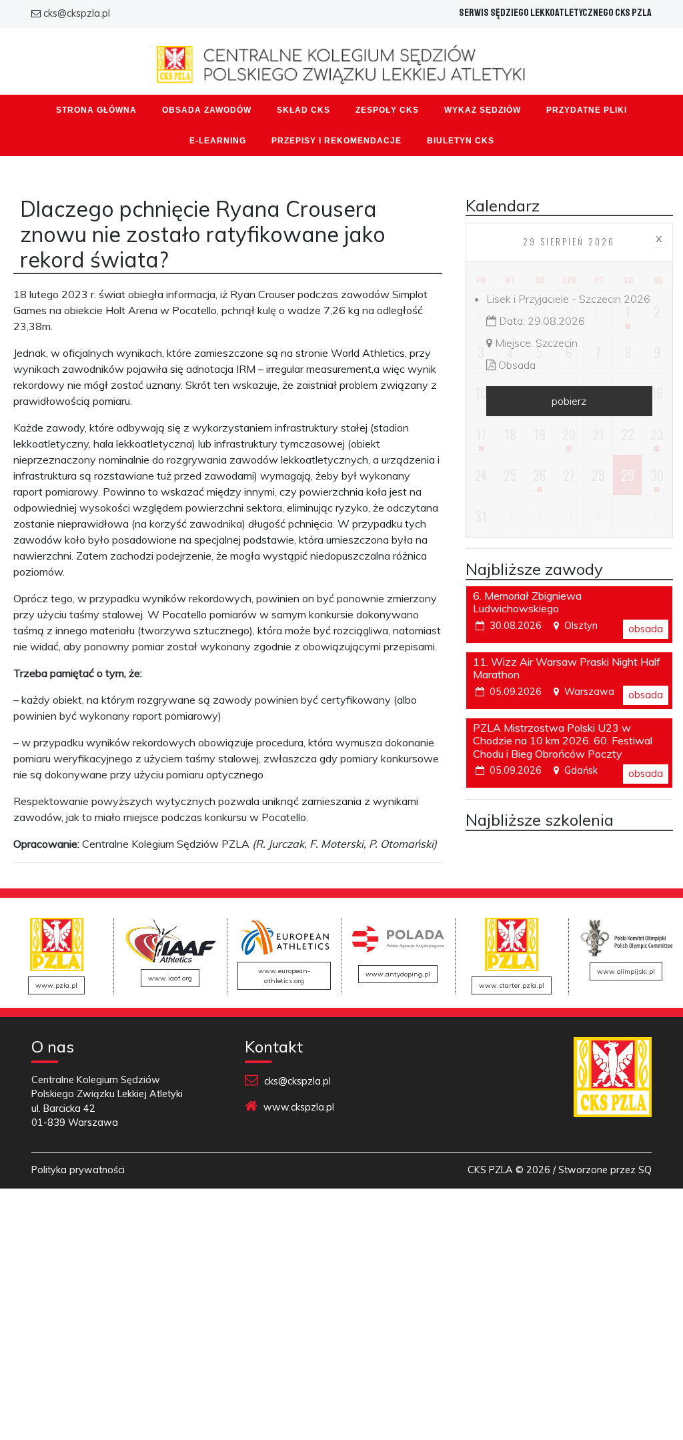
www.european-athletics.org (284, 975)
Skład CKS (303, 110)
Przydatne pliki (586, 110)
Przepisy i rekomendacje (336, 140)
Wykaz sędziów (482, 110)
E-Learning (217, 140)
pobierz (569, 401)
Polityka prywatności (78, 1170)
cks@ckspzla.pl (76, 13)
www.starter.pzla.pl (511, 985)
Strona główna (96, 110)
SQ (645, 1170)
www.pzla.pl (56, 985)
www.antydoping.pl (398, 974)
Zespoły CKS (387, 110)
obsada (645, 629)
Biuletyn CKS (460, 140)
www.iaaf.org (170, 978)
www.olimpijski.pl (626, 971)
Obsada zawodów (206, 110)
